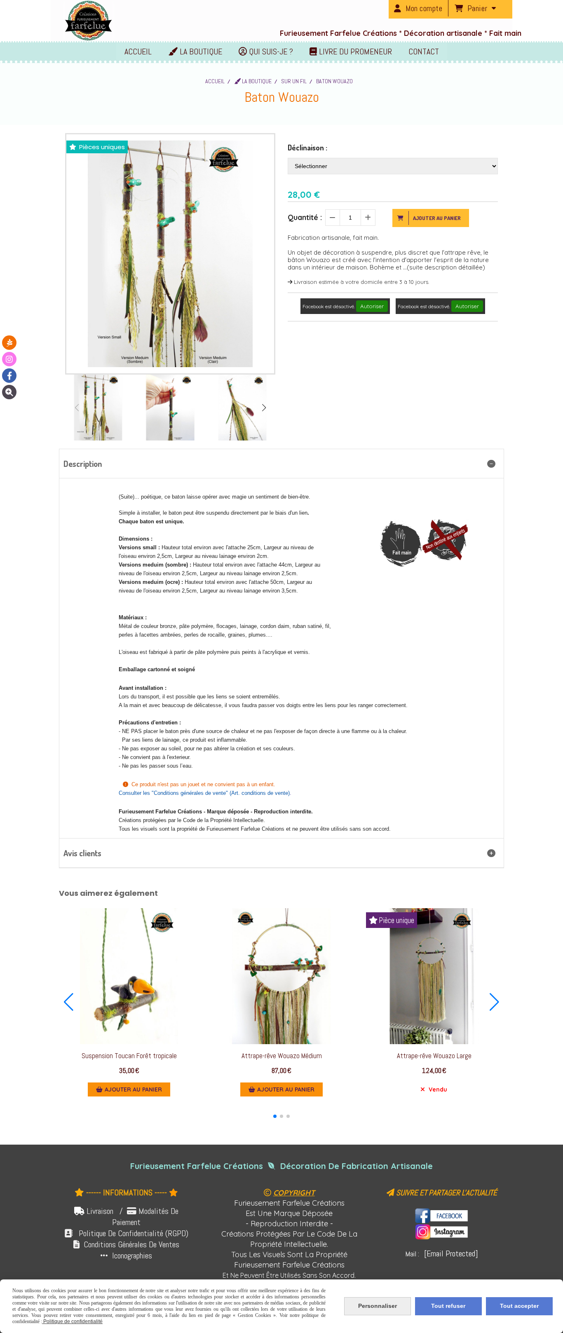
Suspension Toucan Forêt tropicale (129, 1055)
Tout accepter (519, 1306)
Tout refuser (448, 1306)
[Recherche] (9, 392)
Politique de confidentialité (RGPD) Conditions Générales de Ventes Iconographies (126, 1244)
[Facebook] (9, 375)
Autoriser (372, 306)
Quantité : (305, 217)
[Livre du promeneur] (9, 342)
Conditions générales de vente (190, 793)
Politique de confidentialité (72, 1321)
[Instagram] (9, 359)
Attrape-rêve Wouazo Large (434, 1055)
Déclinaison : (307, 147)
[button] (263, 407)
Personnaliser (377, 1306)
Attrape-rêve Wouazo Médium (282, 1055)
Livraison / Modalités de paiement (132, 1217)
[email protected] (451, 1253)
